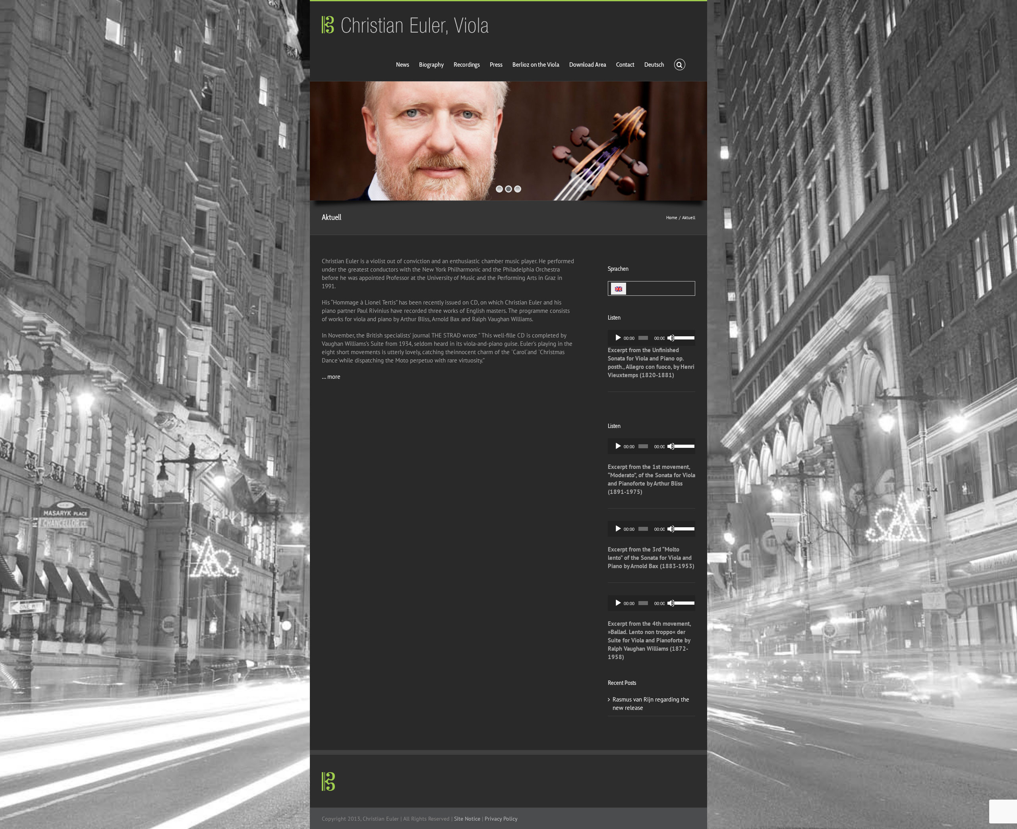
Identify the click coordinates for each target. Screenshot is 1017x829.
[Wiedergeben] (618, 338)
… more (331, 376)
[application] (651, 338)
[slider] (683, 337)
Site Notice (467, 818)
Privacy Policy (501, 818)
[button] (679, 64)
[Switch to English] (618, 289)
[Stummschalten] (671, 338)
